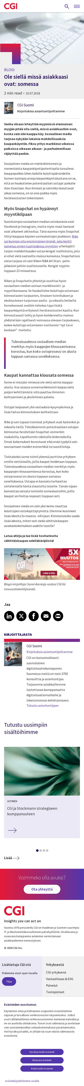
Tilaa (9, 981)
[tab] (37, 851)
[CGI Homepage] (10, 6)
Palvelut (52, 985)
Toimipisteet (55, 992)
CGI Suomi (25, 104)
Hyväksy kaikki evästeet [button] (41, 1051)
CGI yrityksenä (56, 972)
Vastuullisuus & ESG (59, 979)
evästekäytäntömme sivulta (22, 1081)
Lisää (8, 857)
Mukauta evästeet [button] (41, 1060)
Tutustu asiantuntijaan (43, 705)
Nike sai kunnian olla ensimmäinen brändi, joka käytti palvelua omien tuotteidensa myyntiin (41, 241)
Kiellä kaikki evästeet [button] (42, 1068)
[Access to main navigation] (77, 6)
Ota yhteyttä (42, 889)
